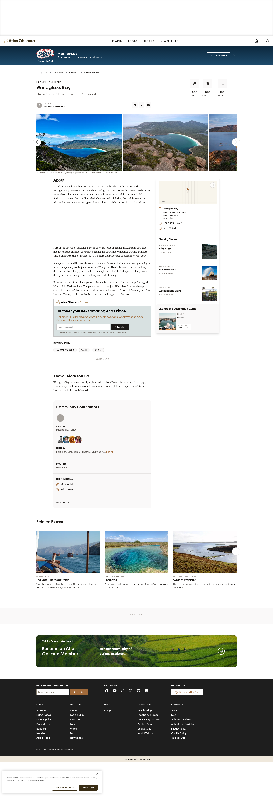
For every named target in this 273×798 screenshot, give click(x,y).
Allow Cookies (88, 787)
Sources (60, 502)
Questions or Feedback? (136, 759)
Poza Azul (111, 579)
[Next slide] (236, 142)
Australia (181, 317)
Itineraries (75, 719)
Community (145, 704)
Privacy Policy (109, 332)
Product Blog (145, 724)
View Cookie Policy (36, 780)
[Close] (97, 774)
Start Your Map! (219, 55)
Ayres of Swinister (184, 579)
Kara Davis (98, 452)
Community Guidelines (150, 719)
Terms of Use (121, 332)
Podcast (74, 733)
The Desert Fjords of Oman (52, 579)
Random (41, 729)
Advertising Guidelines (183, 724)
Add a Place (43, 738)
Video (73, 729)
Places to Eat (43, 724)
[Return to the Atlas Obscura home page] (20, 41)
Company (177, 704)
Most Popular (43, 719)
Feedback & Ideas (148, 715)
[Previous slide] (37, 142)
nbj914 (59, 452)
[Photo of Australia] (167, 321)
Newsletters (76, 738)
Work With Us (145, 733)
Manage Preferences (65, 787)
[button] (194, 83)
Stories (74, 710)
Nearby (40, 733)
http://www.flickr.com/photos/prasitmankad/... (96, 172)
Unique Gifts (144, 729)
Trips (107, 704)
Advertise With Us (181, 719)
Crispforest (86, 452)
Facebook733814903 (54, 106)
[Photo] (209, 251)
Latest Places (43, 715)
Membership (145, 710)
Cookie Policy (178, 733)
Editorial (75, 704)
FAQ (173, 715)
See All (109, 452)
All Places (41, 710)
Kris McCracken (72, 452)
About (174, 710)
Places (40, 704)
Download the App (189, 692)
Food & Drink (77, 715)
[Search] (267, 41)
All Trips (108, 710)
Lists (72, 724)
